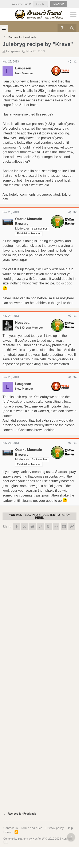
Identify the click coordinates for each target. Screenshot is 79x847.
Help (70, 828)
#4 (75, 377)
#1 (75, 61)
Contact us (10, 828)
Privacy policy (55, 828)
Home (7, 832)
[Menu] (4, 28)
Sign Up (59, 4)
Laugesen (13, 51)
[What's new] (62, 28)
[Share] (69, 61)
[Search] (71, 28)
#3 (75, 315)
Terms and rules (31, 828)
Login (40, 4)
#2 (75, 212)
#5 (75, 443)
